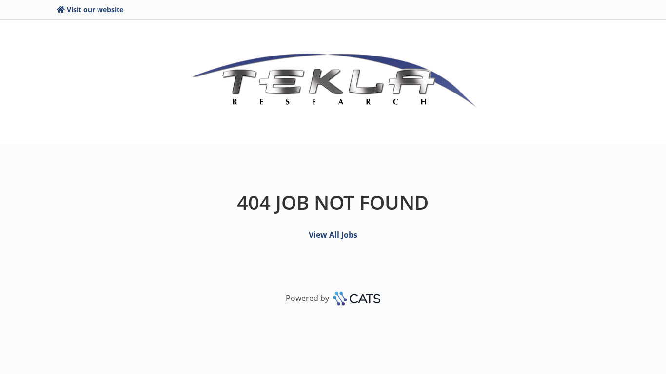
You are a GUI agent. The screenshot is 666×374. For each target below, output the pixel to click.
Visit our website (95, 9)
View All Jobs (333, 234)
